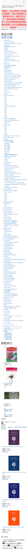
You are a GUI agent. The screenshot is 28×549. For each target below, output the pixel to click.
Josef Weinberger (22, 29)
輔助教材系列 (7, 67)
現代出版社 (7, 292)
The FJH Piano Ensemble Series (12, 176)
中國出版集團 (7, 290)
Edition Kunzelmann (9, 297)
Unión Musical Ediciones (10, 265)
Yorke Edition (7, 301)
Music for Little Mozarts (10, 79)
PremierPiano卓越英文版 (10, 65)
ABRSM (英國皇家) (9, 140)
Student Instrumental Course (11, 78)
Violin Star (6, 153)
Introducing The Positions (10, 53)
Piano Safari (7, 283)
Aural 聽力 (6, 143)
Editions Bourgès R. (9, 267)
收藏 (6, 452)
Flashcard (6, 164)
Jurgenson (6, 250)
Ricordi (6, 256)
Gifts (5, 115)
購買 (3, 452)
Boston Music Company (10, 254)
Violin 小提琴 (7, 147)
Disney (6, 48)
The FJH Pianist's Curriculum (11, 167)
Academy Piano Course (10, 286)
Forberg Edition (8, 247)
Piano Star (6, 151)
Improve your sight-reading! (11, 242)
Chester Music (7, 209)
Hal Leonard (7, 40)
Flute (5, 98)
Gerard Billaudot (8, 208)
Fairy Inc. (6, 314)
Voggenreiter (7, 261)
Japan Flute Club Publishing (11, 295)
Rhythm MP (7, 251)
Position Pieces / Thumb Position (12, 75)
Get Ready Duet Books (10, 172)
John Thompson (8, 54)
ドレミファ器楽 (8, 317)
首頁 (7, 29)
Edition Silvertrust (8, 264)
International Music (9, 95)
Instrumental (7, 57)
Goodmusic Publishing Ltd (10, 294)
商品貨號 (3, 429)
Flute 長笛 (6, 150)
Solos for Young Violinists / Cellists (12, 76)
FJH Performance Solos (10, 181)
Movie (5, 93)
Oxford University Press (10, 156)
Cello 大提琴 (7, 148)
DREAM (6, 309)
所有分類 (6, 37)
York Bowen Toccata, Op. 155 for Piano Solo (13, 527)
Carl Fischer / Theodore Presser (12, 136)
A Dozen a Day (8, 231)
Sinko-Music (7, 311)
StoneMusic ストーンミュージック (13, 326)
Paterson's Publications (10, 273)
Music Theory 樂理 (8, 142)
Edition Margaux (8, 253)
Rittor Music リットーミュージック (12, 328)
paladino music (8, 281)
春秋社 (6, 331)
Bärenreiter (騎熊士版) (9, 118)
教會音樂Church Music (9, 46)
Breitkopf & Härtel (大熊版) (10, 190)
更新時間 (24, 427)
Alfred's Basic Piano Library (11, 89)
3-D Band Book (8, 81)
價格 (21, 427)
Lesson (6, 159)
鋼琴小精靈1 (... (8, 363)
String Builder (7, 71)
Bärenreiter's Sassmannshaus (11, 120)
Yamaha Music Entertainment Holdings (13, 320)
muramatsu (7, 312)
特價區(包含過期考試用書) (10, 154)
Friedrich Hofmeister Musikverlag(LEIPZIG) (15, 259)
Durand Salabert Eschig (10, 223)
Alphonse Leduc (8, 228)
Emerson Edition (8, 275)
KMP (5, 305)
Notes (5, 123)
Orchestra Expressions (9, 86)
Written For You (8, 170)
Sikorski (6, 139)
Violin (5, 101)
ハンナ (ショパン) (8, 323)
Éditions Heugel (8, 300)
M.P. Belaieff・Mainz (9, 245)
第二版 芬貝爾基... (8, 383)
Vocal (5, 62)
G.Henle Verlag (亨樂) (9, 106)
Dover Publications (8, 137)
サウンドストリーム (9, 325)
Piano (5, 96)
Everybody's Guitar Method (11, 187)
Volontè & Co (7, 258)
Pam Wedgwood (8, 244)
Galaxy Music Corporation (10, 236)
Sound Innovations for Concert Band (13, 82)
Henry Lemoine (8, 189)
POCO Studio (7, 157)
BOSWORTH (7, 203)
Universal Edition (8, 212)
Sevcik (5, 204)
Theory (6, 161)
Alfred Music (7, 64)
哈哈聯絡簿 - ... (8, 404)
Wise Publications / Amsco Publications (13, 262)
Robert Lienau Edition (9, 278)
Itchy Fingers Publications (10, 289)
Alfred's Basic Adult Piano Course (12, 84)
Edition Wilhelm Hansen (10, 272)
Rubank (6, 50)
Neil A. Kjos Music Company (11, 214)
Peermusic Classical (9, 280)
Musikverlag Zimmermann (10, 220)
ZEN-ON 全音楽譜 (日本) (10, 308)
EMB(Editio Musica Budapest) (11, 225)
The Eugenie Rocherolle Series (12, 60)
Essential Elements (9, 51)
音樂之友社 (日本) (8, 330)
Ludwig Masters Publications (11, 237)
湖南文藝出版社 (8, 336)
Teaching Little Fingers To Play (11, 56)
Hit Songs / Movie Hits (9, 59)
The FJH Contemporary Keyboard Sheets (14, 183)
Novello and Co (8, 211)
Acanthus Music (8, 303)
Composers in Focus (9, 168)
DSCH (5, 226)
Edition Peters (7, 217)
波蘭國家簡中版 (8, 334)
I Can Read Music (8, 73)
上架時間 (16, 427)
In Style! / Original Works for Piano (12, 173)
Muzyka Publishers (9, 276)
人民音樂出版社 (8, 337)
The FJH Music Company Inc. (11, 165)
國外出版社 (13, 29)
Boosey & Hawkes (8, 201)
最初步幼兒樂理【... (9, 409)
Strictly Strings (7, 70)
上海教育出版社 (8, 339)
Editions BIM (7, 234)
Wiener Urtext (7, 219)
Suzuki (6, 68)
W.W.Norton (7, 298)
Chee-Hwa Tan (8, 284)
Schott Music (7, 125)
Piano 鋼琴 (7, 145)
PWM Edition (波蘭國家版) (10, 222)
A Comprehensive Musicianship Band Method (15, 179)
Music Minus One (8, 269)
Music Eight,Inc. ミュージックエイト (13, 316)
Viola (5, 103)
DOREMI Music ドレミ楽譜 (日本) (12, 306)
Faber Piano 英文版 (9, 42)
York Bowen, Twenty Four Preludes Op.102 (12, 446)
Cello (5, 100)
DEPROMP (7, 319)
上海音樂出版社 (8, 333)
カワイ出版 (7, 322)
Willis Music (7, 229)
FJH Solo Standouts (9, 175)
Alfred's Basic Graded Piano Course (13, 87)
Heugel (6, 270)
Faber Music (7, 240)
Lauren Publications (9, 239)
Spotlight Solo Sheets (9, 178)
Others (6, 104)
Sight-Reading (7, 162)
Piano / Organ (7, 192)
